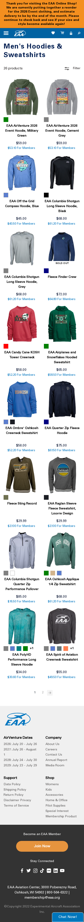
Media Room (54, 765)
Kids (48, 790)
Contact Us (53, 754)
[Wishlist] (53, 33)
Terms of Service (16, 805)
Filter (76, 68)
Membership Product (61, 816)
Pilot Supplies (55, 805)
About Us (52, 744)
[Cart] (62, 33)
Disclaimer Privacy (17, 800)
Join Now (42, 846)
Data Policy (12, 784)
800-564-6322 (57, 892)
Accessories (54, 795)
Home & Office (56, 800)
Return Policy (14, 795)
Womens (52, 784)
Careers (51, 749)
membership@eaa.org (42, 898)
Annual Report (56, 760)
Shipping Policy (15, 790)
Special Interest (57, 811)
